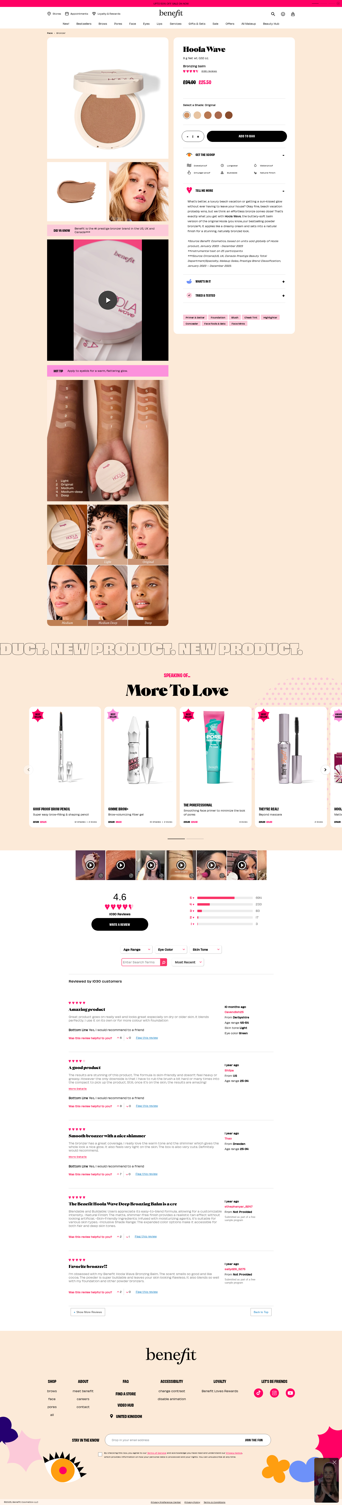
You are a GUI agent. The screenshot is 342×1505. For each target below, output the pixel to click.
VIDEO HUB (126, 1404)
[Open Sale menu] (220, 24)
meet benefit (83, 1391)
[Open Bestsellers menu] (93, 24)
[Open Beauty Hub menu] (281, 24)
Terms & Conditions (214, 1502)
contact (83, 1407)
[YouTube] (290, 1393)
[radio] (187, 115)
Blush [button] (234, 317)
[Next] (326, 770)
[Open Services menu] (183, 24)
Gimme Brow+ (118, 808)
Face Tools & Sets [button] (214, 323)
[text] (192, 136)
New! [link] (66, 23)
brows (52, 1391)
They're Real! (269, 808)
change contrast (172, 1391)
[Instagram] (274, 1393)
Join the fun (254, 1440)
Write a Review (119, 924)
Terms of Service (156, 1453)
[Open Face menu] (138, 24)
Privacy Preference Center (166, 1502)
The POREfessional (198, 804)
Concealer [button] (192, 323)
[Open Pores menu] (124, 24)
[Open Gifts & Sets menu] (207, 24)
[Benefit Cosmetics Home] (171, 13)
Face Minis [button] (238, 323)
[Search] (276, 13)
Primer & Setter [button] (195, 317)
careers (83, 1399)
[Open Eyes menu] (151, 24)
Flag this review (147, 1037)
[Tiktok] (258, 1393)
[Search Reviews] (163, 962)
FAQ (126, 1381)
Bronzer (61, 33)
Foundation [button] (218, 317)
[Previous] (28, 770)
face (52, 1399)
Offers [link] (230, 23)
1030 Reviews (209, 71)
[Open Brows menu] (109, 24)
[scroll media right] (270, 865)
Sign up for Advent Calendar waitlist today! (171, 3)
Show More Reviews (89, 1312)
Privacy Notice (234, 1453)
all (52, 1415)
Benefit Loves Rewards (220, 1391)
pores (52, 1407)
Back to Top (261, 1312)
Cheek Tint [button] (250, 317)
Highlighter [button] (270, 317)
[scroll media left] (72, 865)
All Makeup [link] (248, 23)
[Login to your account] (286, 13)
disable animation (172, 1399)
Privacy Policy (192, 1502)
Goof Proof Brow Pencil (51, 808)
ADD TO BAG (215, 781)
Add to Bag (247, 136)
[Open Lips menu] (164, 24)
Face (50, 32)
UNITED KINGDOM (129, 1416)
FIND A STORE (126, 1393)
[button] (293, 13)
